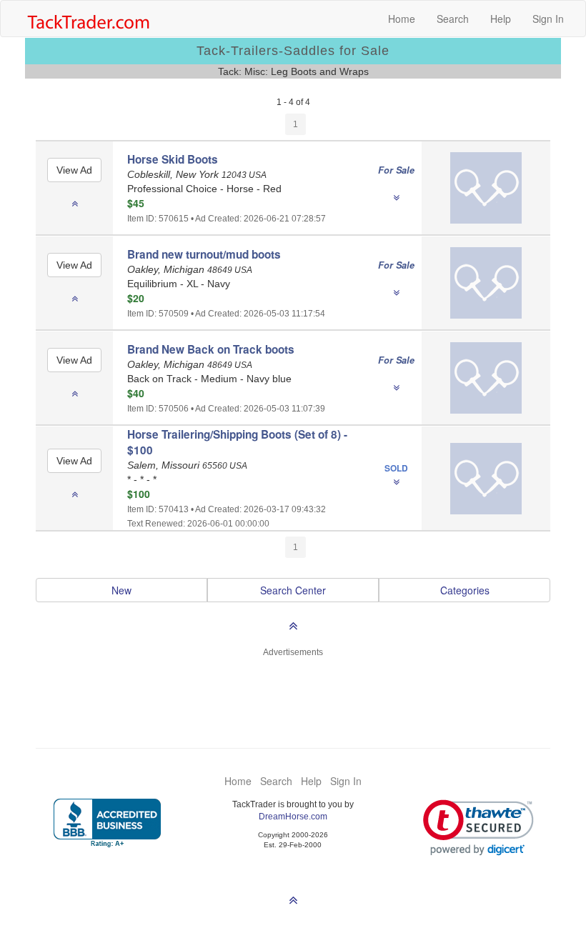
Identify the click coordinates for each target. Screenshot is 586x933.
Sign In (548, 18)
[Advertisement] (293, 694)
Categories (465, 590)
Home (401, 18)
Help (500, 18)
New (121, 590)
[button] (478, 828)
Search (453, 18)
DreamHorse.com (293, 817)
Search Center (293, 590)
